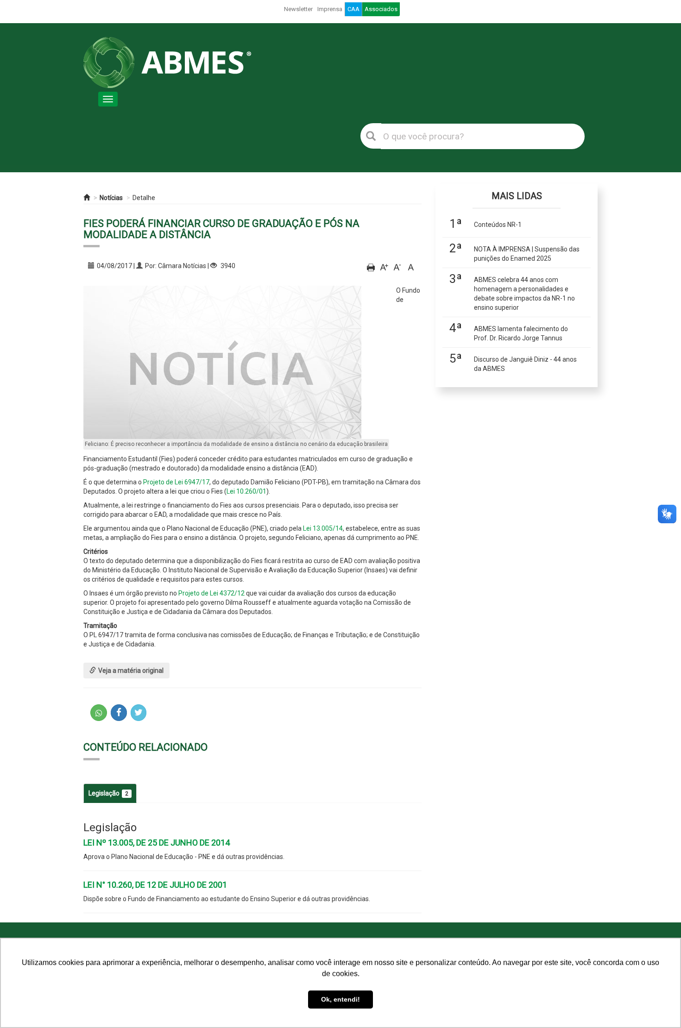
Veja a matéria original (131, 670)
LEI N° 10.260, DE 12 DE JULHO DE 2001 (155, 885)
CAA (353, 9)
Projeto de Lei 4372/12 (211, 593)
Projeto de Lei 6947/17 (176, 482)
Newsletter (298, 9)
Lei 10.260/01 (246, 491)
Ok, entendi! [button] (340, 999)
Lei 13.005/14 (323, 528)
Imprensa (329, 9)
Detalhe (143, 197)
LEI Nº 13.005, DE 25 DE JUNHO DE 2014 (156, 842)
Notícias (111, 197)
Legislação (108, 793)
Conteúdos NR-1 (498, 224)
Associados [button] (381, 9)
